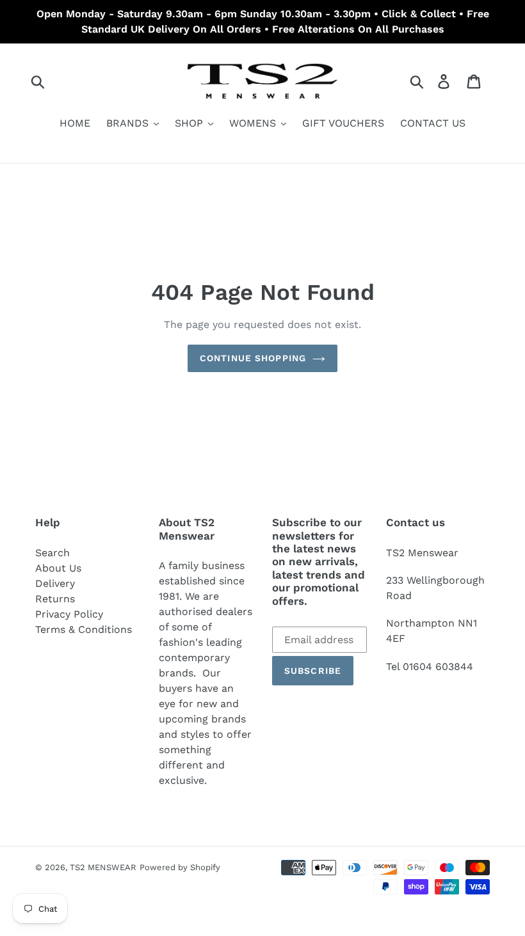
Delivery (55, 583)
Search (52, 553)
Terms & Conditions (83, 629)
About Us (58, 568)
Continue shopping (253, 358)
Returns (55, 599)
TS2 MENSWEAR (103, 867)
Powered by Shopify (180, 867)
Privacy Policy (69, 614)
